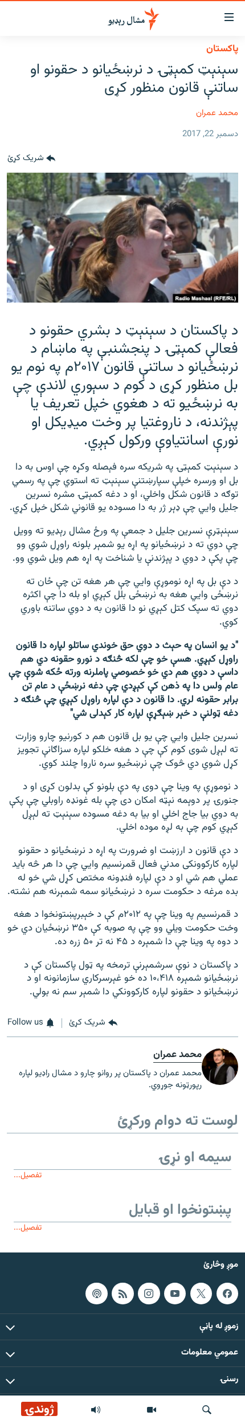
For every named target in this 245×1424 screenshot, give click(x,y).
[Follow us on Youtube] (175, 1293)
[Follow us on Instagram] (149, 1293)
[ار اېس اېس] (122, 1293)
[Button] (31, 159)
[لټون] (207, 1410)
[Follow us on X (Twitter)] (201, 1293)
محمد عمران (217, 113)
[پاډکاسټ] (96, 1293)
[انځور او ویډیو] (151, 1410)
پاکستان (222, 49)
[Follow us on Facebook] (227, 1293)
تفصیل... (28, 1175)
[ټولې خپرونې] (96, 1410)
